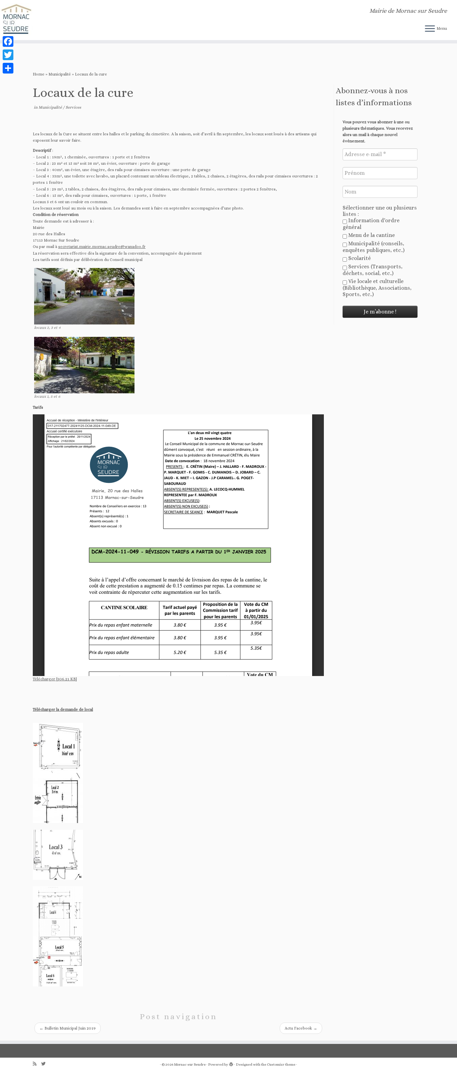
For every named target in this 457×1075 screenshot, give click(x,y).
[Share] (8, 68)
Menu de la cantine (371, 235)
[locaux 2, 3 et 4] (86, 296)
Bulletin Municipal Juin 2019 (67, 1028)
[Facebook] (8, 41)
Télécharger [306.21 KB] (55, 679)
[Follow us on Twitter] (45, 1064)
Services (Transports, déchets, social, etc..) (372, 269)
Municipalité (60, 74)
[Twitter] (8, 54)
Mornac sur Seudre (190, 1064)
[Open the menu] (430, 29)
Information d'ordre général (371, 223)
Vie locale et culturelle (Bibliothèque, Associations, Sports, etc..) (377, 287)
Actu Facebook (301, 1028)
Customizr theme (281, 1064)
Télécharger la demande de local (63, 709)
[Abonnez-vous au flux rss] (37, 1064)
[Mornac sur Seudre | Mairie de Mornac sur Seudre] (52, 20)
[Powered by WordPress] (231, 1064)
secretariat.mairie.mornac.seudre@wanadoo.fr (102, 246)
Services (73, 107)
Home (38, 74)
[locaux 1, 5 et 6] (86, 365)
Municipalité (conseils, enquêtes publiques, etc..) (373, 246)
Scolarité (359, 258)
